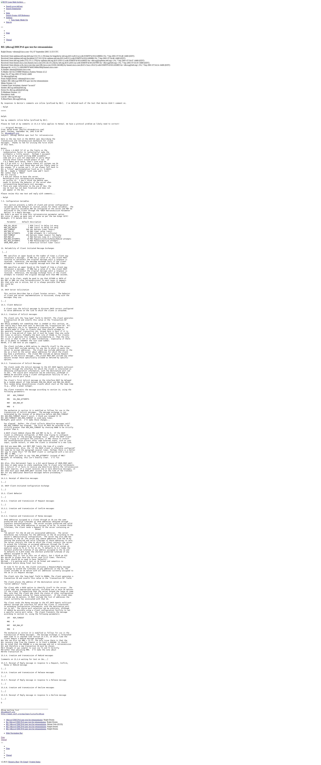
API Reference (24, 15)
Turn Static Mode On (19, 20)
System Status (34, 762)
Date (8, 33)
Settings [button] (9, 18)
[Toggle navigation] (24, 2)
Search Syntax (11, 15)
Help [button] (8, 13)
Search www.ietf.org (14, 6)
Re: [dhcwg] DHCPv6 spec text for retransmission (26, 722)
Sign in (9, 22)
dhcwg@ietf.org (12, 133)
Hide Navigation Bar (14, 733)
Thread (9, 40)
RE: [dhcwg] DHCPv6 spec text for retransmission (26, 724)
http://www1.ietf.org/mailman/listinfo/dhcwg (22, 714)
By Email (24, 762)
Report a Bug (13, 762)
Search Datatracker (13, 9)
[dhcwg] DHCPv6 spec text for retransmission (24, 720)
